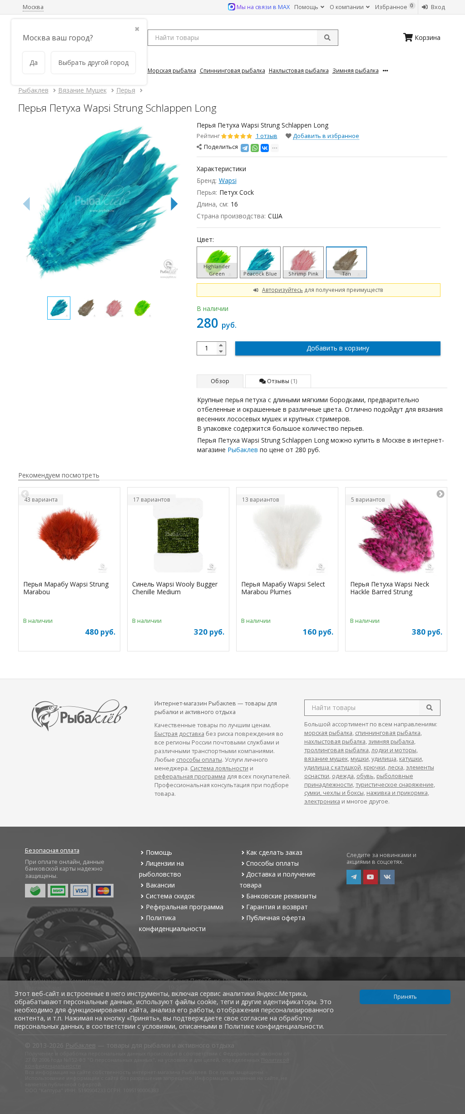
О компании (347, 7)
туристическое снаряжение (395, 785)
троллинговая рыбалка (336, 750)
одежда (343, 776)
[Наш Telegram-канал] (353, 877)
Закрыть (452, 1110)
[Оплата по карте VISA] (80, 890)
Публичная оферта (275, 917)
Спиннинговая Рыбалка (232, 70)
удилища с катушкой (332, 767)
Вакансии (160, 885)
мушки (360, 759)
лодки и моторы (393, 750)
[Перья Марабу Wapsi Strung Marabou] (69, 535)
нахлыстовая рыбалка (335, 741)
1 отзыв (266, 136)
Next (440, 494)
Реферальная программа (184, 906)
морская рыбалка (328, 733)
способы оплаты (199, 760)
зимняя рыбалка (391, 741)
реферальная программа (190, 776)
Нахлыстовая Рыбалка (299, 70)
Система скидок (170, 896)
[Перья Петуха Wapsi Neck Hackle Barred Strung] (396, 535)
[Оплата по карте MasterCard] (103, 890)
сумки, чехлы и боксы (334, 793)
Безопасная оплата (52, 850)
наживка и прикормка (397, 793)
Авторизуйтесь (282, 289)
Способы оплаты (272, 863)
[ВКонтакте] (265, 148)
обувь (365, 776)
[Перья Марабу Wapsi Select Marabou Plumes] (287, 535)
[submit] (327, 37)
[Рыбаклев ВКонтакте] (387, 877)
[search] (429, 707)
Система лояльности (219, 768)
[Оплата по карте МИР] (58, 890)
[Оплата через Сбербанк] (35, 890)
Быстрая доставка (179, 734)
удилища (383, 759)
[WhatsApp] (255, 148)
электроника (322, 801)
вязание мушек (326, 759)
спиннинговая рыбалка (387, 733)
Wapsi (228, 180)
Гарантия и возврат (277, 906)
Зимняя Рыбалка (355, 70)
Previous (25, 494)
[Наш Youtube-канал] (370, 877)
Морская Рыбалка (172, 70)
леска (395, 767)
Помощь (307, 7)
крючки (374, 767)
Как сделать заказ (274, 852)
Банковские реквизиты (281, 896)
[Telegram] (245, 148)
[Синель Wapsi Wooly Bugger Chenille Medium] (178, 535)
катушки (410, 759)
